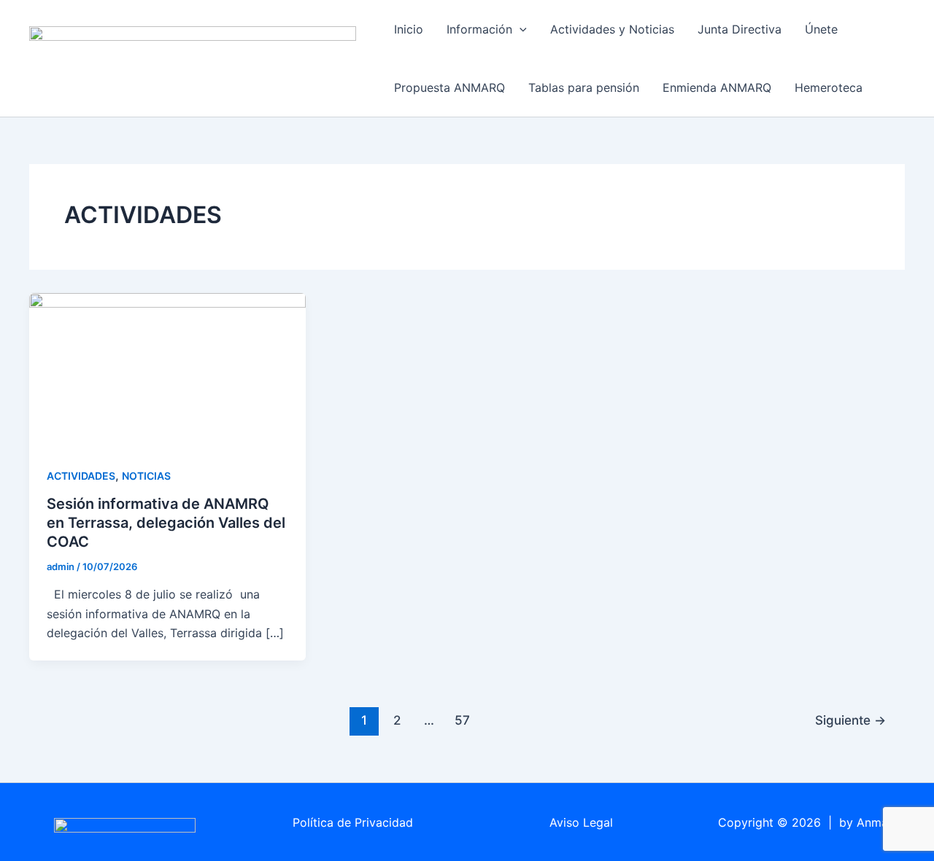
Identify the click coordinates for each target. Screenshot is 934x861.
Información (479, 29)
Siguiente (850, 720)
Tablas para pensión (583, 87)
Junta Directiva (739, 29)
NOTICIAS (146, 476)
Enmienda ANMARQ (717, 87)
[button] (519, 29)
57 (462, 720)
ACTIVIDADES (81, 476)
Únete (821, 29)
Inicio (408, 29)
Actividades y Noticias (612, 29)
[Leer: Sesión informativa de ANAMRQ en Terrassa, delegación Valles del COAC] (167, 369)
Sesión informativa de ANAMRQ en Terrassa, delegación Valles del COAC (166, 522)
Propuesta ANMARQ (449, 87)
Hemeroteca (828, 87)
